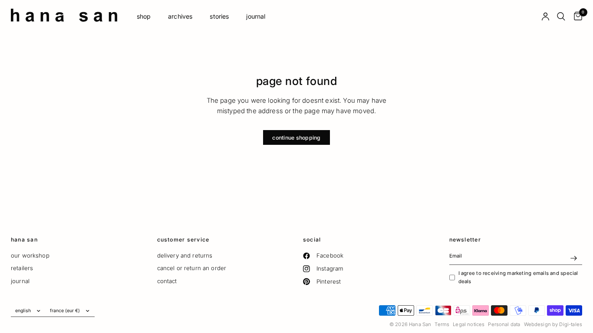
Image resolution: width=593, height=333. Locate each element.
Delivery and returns (185, 255)
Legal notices (468, 324)
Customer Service (183, 239)
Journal (255, 16)
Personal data (504, 324)
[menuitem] (144, 16)
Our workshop (30, 255)
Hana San (24, 239)
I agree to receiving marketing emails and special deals (518, 277)
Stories (219, 16)
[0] (576, 16)
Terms (442, 324)
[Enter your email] (573, 258)
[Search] (561, 16)
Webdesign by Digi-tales (553, 324)
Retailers (22, 267)
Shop (144, 16)
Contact (167, 281)
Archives (180, 16)
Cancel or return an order (192, 267)
